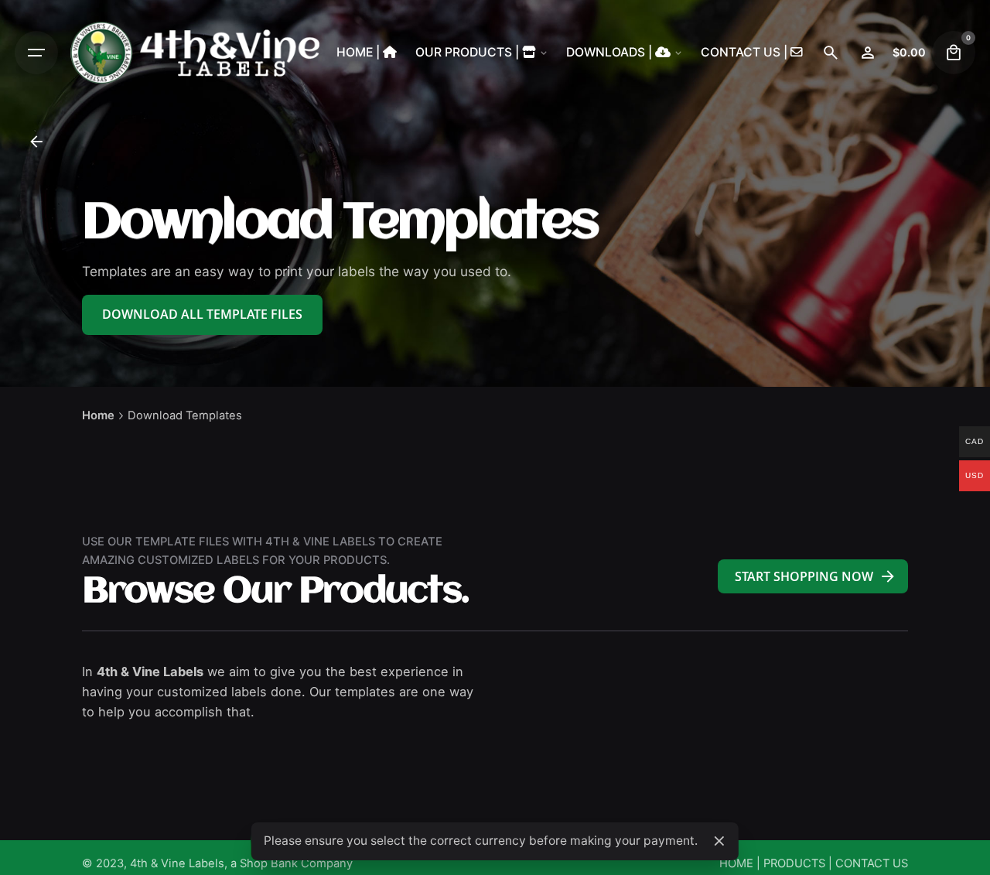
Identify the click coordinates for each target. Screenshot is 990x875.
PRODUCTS (794, 863)
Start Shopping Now (804, 576)
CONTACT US (871, 863)
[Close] (719, 840)
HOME (736, 863)
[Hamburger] (36, 52)
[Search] (830, 52)
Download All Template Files (202, 314)
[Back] (36, 141)
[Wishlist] (867, 52)
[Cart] (953, 52)
